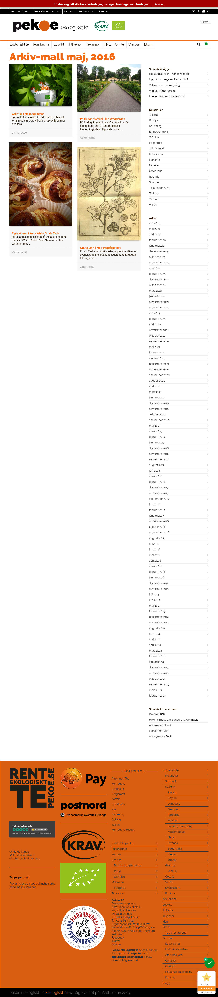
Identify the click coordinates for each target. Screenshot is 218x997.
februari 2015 (157, 611)
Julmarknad (156, 148)
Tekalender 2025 (159, 188)
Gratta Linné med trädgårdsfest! (100, 247)
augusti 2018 (157, 465)
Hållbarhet (155, 143)
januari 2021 (156, 358)
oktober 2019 (157, 414)
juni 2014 (154, 633)
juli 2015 (154, 594)
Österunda (155, 171)
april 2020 (155, 386)
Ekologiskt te (171, 770)
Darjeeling (155, 126)
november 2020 (159, 369)
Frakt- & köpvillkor (21, 11)
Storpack (171, 781)
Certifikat (119, 876)
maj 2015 (154, 605)
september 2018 (159, 459)
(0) (207, 44)
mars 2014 (155, 650)
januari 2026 (156, 245)
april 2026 (155, 234)
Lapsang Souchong (180, 826)
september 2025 (159, 262)
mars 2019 (155, 431)
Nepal (171, 837)
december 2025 (159, 251)
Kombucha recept (123, 829)
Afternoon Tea (120, 778)
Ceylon (172, 798)
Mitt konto (84, 11)
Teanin (116, 824)
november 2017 (159, 493)
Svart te (154, 182)
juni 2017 (154, 504)
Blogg (166, 983)
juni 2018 (154, 470)
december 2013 (159, 667)
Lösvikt (167, 904)
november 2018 (159, 453)
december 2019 (159, 403)
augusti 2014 (157, 628)
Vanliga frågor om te (162, 90)
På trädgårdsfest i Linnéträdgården (102, 119)
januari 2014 (156, 661)
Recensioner (41, 11)
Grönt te (154, 137)
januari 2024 (156, 296)
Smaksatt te (172, 887)
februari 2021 (157, 352)
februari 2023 (157, 318)
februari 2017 (157, 510)
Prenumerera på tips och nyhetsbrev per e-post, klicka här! (32, 885)
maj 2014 (154, 639)
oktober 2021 (157, 335)
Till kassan (102, 11)
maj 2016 (154, 555)
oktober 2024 (157, 285)
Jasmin (172, 871)
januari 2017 (156, 515)
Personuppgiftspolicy (127, 865)
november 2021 (158, 330)
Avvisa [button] (159, 4)
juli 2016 (154, 543)
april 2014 (155, 645)
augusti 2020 (157, 380)
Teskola (154, 193)
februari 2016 (157, 571)
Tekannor (168, 916)
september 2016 (159, 532)
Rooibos (170, 893)
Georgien (173, 809)
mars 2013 (155, 690)
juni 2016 (154, 549)
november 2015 (159, 588)
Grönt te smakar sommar (28, 113)
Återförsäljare (173, 955)
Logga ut (120, 887)
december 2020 (159, 363)
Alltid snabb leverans (26, 858)
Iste (114, 809)
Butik (161, 714)
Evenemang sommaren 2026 (167, 96)
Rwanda (154, 176)
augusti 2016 (157, 538)
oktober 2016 (157, 526)
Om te (166, 927)
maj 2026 (155, 228)
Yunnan (172, 860)
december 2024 (159, 279)
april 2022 (155, 324)
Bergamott (118, 794)
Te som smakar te (23, 855)
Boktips (153, 120)
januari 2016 (156, 577)
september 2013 (159, 684)
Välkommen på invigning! (165, 85)
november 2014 (159, 622)
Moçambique (176, 831)
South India (175, 848)
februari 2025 (157, 273)
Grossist (170, 966)
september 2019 (159, 420)
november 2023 (159, 302)
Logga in (205, 21)
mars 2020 (155, 392)
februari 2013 (157, 695)
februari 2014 (157, 656)
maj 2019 (154, 425)
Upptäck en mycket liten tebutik (169, 79)
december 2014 (159, 616)
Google (116, 944)
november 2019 (159, 408)
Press (117, 871)
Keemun (173, 820)
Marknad (154, 159)
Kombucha (156, 154)
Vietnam (154, 199)
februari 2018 (157, 482)
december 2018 (159, 448)
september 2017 (159, 498)
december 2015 (159, 583)
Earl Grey (173, 815)
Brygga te (118, 788)
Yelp (208, 11)
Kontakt (56, 11)
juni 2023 (154, 313)
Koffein (116, 799)
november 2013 (159, 673)
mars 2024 (155, 290)
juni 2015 (154, 600)
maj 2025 (154, 268)
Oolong (116, 819)
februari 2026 (157, 240)
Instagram (203, 11)
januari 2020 (156, 397)
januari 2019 (156, 442)
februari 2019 (157, 437)
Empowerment (158, 131)
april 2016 (155, 560)
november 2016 (159, 521)
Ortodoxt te (119, 804)
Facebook (198, 11)
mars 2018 (155, 476)
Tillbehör (168, 910)
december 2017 (159, 487)
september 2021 (159, 341)
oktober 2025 (157, 257)
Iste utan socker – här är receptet (169, 73)
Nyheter (154, 165)
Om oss (68, 11)
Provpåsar (171, 775)
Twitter (193, 11)
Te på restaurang (175, 932)
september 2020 (159, 375)
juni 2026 (154, 223)
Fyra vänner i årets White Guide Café (35, 233)
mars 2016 (155, 566)
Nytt (165, 921)
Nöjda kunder (21, 851)
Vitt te (152, 204)
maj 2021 (154, 347)
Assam (153, 114)
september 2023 (159, 307)
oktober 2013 (157, 678)
